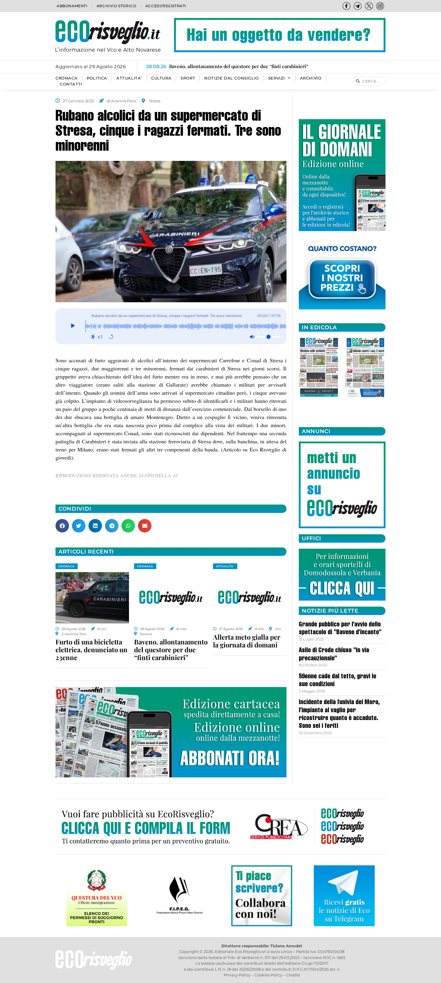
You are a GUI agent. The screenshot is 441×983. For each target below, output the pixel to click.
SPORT (188, 78)
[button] (62, 525)
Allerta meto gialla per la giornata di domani (246, 640)
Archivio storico (116, 6)
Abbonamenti (72, 6)
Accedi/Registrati (166, 6)
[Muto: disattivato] (252, 336)
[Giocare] (73, 326)
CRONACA (66, 78)
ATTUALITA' (225, 566)
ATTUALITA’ (129, 78)
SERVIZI (276, 78)
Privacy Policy (237, 974)
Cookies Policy (268, 974)
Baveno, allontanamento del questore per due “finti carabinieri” (171, 649)
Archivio (311, 78)
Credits (293, 974)
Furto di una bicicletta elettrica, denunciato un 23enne (92, 649)
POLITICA (97, 78)
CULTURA (161, 78)
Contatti (71, 84)
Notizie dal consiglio (231, 78)
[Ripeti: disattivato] (111, 336)
